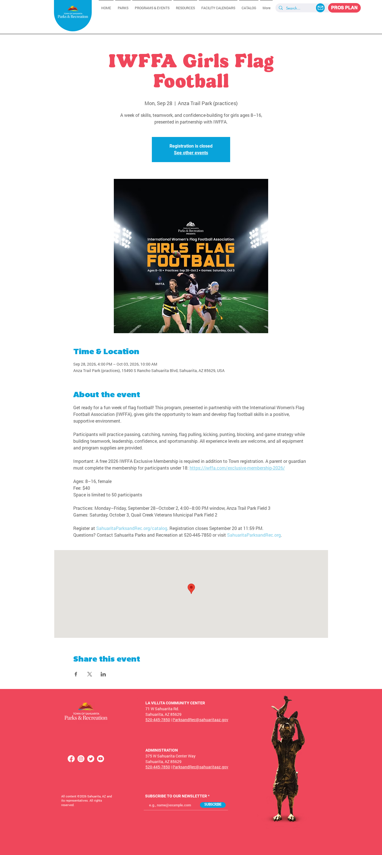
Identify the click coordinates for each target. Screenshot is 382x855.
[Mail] (320, 7)
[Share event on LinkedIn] (103, 674)
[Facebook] (71, 758)
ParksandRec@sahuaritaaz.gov (200, 719)
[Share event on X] (89, 674)
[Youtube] (100, 758)
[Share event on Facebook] (76, 674)
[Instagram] (80, 758)
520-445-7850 (157, 719)
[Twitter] (90, 758)
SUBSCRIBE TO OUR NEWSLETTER (176, 796)
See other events (191, 152)
